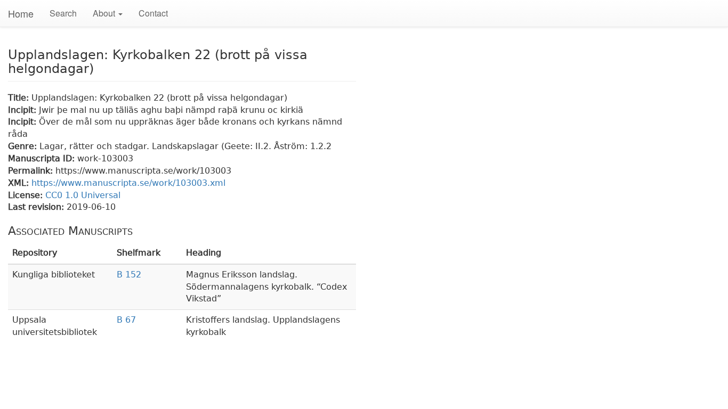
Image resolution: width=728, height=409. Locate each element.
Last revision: (37, 207)
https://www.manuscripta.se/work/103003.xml (128, 183)
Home (21, 13)
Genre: (23, 146)
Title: (19, 98)
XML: (19, 183)
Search (63, 13)
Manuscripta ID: (42, 158)
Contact (153, 13)
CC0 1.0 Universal (82, 195)
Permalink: (31, 171)
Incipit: (23, 110)
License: (26, 195)
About (105, 13)
